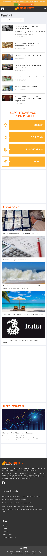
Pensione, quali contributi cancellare (28, 55)
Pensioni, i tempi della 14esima (26, 87)
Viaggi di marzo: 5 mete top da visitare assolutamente (23, 314)
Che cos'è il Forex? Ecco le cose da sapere (17, 433)
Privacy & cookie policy (32, 552)
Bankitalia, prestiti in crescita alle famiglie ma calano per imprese (22, 510)
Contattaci (19, 552)
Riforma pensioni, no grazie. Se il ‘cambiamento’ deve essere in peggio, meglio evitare (28, 98)
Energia (6, 526)
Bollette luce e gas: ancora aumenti (16, 260)
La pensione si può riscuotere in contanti (29, 77)
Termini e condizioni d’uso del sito (23, 554)
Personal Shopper (9, 537)
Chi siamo (9, 552)
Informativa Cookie (26, 4)
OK (16, 4)
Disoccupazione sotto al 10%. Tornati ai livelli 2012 (21, 234)
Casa (5, 529)
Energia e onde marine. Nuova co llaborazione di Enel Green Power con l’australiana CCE (22, 287)
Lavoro (5, 531)
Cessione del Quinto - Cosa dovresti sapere (17, 506)
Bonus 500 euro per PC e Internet (14, 500)
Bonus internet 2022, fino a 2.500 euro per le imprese (21, 496)
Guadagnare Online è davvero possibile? (16, 503)
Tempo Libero (8, 534)
